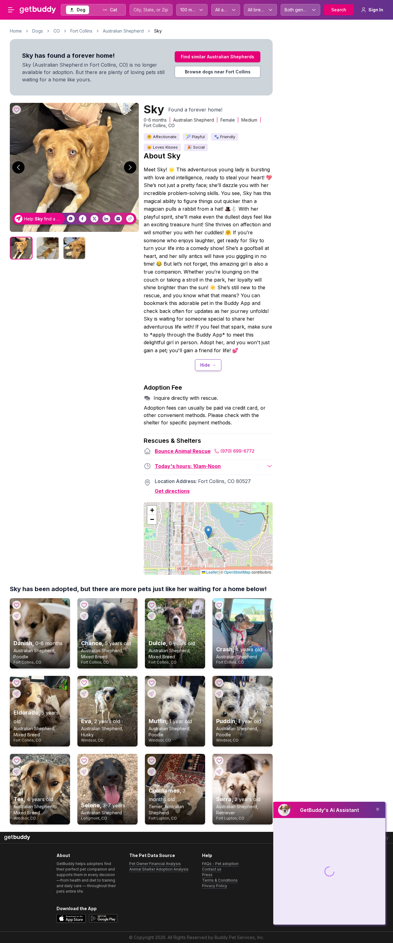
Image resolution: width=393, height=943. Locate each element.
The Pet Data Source (152, 855)
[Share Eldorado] (16, 693)
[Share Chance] (84, 616)
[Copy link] (130, 219)
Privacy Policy (214, 885)
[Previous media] (18, 167)
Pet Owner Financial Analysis (155, 863)
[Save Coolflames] (151, 760)
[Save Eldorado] (16, 682)
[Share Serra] (219, 771)
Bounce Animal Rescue (183, 451)
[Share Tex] (16, 771)
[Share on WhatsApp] (71, 219)
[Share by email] (118, 219)
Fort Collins (81, 30)
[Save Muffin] (151, 682)
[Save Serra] (219, 760)
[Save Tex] (16, 760)
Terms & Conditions (220, 880)
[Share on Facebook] (83, 219)
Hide (205, 365)
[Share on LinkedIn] (106, 219)
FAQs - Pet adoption (220, 863)
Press (207, 874)
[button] (208, 532)
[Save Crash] (219, 605)
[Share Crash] (219, 616)
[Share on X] (94, 219)
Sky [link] (158, 30)
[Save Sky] (16, 109)
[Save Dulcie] (151, 605)
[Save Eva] (84, 682)
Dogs (37, 30)
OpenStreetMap (237, 572)
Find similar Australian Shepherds (217, 56)
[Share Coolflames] (151, 771)
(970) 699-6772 (237, 451)
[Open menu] (11, 10)
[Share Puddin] (219, 693)
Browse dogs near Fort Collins (218, 71)
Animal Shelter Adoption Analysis (159, 869)
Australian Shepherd (123, 30)
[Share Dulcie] (151, 616)
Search (338, 9)
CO (56, 30)
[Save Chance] (84, 605)
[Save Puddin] (219, 682)
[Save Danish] (16, 605)
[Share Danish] (16, 616)
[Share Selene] (84, 771)
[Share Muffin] (151, 693)
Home (16, 30)
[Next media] (130, 167)
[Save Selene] (84, 760)
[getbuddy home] (17, 837)
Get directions (172, 491)
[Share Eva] (84, 693)
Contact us (211, 869)
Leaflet (211, 572)
